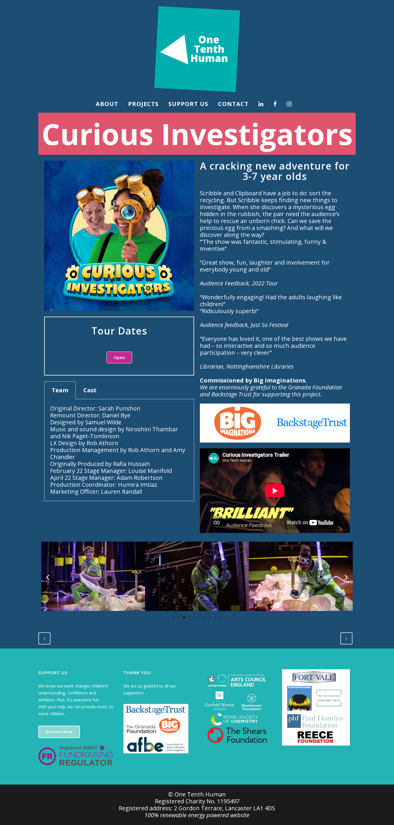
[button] (119, 357)
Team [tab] (60, 390)
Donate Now (59, 731)
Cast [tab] (90, 390)
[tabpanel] (119, 450)
